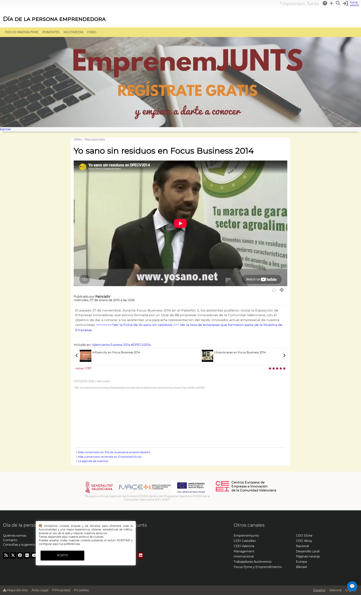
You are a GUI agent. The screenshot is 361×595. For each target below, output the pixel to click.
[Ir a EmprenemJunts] (299, 5)
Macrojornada (94, 139)
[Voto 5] (284, 368)
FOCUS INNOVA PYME (22, 32)
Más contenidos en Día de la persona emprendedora (114, 452)
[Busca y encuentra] (338, 3)
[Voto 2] (274, 368)
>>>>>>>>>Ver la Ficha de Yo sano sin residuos (134, 325)
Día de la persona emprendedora (54, 18)
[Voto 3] (277, 368)
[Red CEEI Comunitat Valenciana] (246, 491)
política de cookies (91, 536)
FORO (91, 32)
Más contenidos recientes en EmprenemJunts (110, 457)
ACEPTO (62, 555)
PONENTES (51, 32)
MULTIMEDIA (73, 32)
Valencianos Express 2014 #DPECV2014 (121, 345)
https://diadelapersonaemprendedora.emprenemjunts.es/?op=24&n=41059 (153, 387)
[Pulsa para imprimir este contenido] (282, 290)
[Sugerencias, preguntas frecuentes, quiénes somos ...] (325, 3)
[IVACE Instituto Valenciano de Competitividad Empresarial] (127, 493)
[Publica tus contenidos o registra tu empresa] (331, 3)
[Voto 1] (270, 368)
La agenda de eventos (93, 461)
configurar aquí (48, 543)
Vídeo (78, 139)
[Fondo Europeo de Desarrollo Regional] (190, 493)
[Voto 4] (281, 368)
